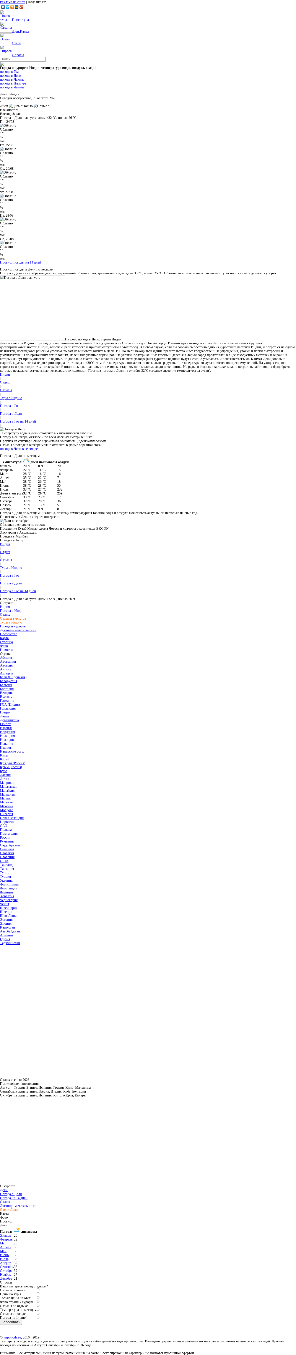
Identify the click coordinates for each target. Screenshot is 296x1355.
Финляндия (8, 888)
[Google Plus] (21, 7)
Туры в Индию (11, 398)
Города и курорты (13, 626)
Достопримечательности (18, 630)
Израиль (6, 728)
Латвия (5, 775)
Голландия (8, 708)
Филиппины (9, 884)
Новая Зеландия (12, 818)
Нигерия (6, 814)
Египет (5, 724)
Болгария (7, 689)
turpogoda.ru (12, 1337)
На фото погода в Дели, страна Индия (93, 339)
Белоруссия (8, 681)
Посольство (8, 634)
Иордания (7, 732)
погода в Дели (10, 75)
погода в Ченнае (12, 87)
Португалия (9, 833)
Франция (6, 892)
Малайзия (7, 790)
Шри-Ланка (8, 915)
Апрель (5, 1247)
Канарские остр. (12, 751)
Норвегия (7, 822)
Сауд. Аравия (10, 845)
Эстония (6, 919)
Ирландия (7, 736)
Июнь (4, 1255)
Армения (6, 935)
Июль (4, 1259)
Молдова (6, 810)
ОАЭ (3, 826)
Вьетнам (6, 696)
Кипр (4, 755)
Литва (4, 779)
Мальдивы (8, 794)
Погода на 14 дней (14, 1198)
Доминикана (9, 720)
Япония (5, 923)
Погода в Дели (11, 413)
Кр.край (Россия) (12, 763)
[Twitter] (7, 7)
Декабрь (6, 1278)
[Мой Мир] (17, 7)
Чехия (4, 904)
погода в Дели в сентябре (19, 449)
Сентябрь (7, 1267)
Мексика (6, 806)
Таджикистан (10, 943)
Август (5, 1263)
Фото (4, 646)
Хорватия (7, 896)
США (4, 861)
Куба (3, 771)
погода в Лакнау (12, 79)
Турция (5, 876)
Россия (5, 837)
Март (4, 1243)
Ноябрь (5, 1274)
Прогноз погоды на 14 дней (20, 262)
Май (3, 1251)
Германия (7, 700)
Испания (6, 743)
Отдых (5, 382)
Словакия (7, 853)
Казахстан (7, 927)
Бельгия (6, 685)
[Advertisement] (32, 1010)
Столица (6, 642)
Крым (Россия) (11, 767)
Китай (4, 759)
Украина (6, 880)
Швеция (6, 912)
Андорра (6, 673)
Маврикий (8, 782)
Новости (6, 650)
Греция (5, 712)
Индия (5, 374)
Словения (7, 857)
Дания (4, 716)
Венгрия (6, 693)
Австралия (8, 661)
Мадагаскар (8, 786)
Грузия (5, 939)
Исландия (7, 739)
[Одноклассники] (12, 7)
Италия (5, 747)
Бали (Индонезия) (13, 677)
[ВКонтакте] (3, 7)
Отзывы (6, 390)
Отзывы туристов (13, 618)
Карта (4, 638)
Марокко (6, 802)
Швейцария (8, 908)
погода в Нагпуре (13, 83)
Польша (6, 829)
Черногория (9, 900)
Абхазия (6, 657)
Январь (5, 1235)
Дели (4, 1190)
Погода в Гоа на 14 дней (18, 421)
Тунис (4, 872)
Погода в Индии (12, 610)
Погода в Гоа (9, 406)
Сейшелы (7, 849)
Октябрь (6, 1270)
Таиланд (6, 865)
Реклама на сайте (12, 2)
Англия (5, 669)
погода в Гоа (9, 71)
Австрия (6, 665)
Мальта (5, 798)
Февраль (6, 1239)
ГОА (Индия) (10, 704)
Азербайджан (10, 931)
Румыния (7, 841)
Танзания (7, 869)
